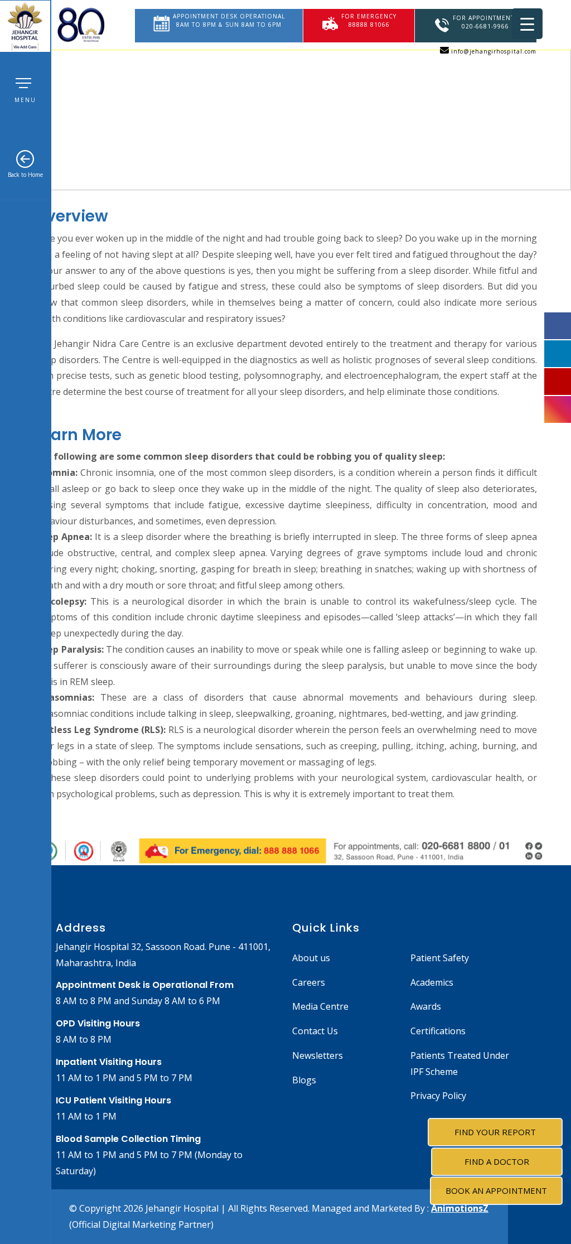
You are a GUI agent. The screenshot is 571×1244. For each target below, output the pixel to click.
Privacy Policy (438, 1095)
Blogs (304, 1080)
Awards (425, 1006)
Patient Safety (439, 958)
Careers (308, 982)
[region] (285, 95)
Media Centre (320, 1006)
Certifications (438, 1031)
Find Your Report (495, 1131)
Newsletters (317, 1055)
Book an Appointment (496, 1190)
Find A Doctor (496, 1161)
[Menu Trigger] (527, 23)
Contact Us (315, 1031)
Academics (431, 982)
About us (311, 958)
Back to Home (25, 175)
